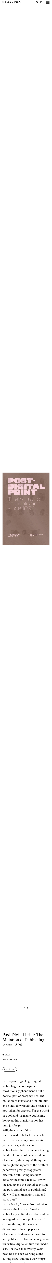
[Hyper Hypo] (11, 2)
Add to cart (10, 1069)
